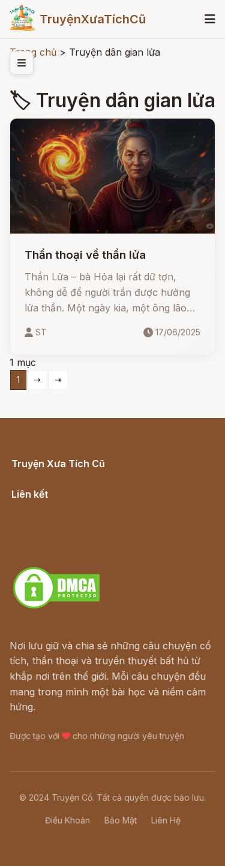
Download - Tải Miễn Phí (68, 553)
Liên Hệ (166, 820)
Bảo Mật (120, 820)
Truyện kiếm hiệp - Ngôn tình (78, 538)
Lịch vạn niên (42, 507)
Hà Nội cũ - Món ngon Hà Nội (80, 523)
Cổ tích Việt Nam (49, 477)
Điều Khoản (67, 820)
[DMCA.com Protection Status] (56, 607)
